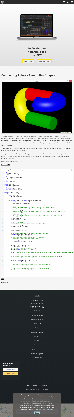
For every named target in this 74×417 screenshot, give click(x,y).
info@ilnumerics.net (37, 303)
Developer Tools (37, 323)
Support (37, 345)
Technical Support (37, 354)
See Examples (44, 61)
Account (37, 340)
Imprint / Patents (31, 385)
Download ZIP (5, 165)
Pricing (37, 328)
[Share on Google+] (36, 307)
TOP (2, 279)
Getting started (37, 350)
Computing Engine (37, 315)
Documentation (37, 357)
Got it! (37, 413)
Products (37, 310)
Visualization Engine (37, 319)
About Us (45, 385)
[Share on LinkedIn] (43, 307)
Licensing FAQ (37, 336)
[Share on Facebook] (30, 307)
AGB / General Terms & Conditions (37, 389)
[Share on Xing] (40, 307)
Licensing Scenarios (37, 333)
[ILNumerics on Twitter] (33, 307)
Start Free (28, 61)
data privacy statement (46, 409)
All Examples (5, 282)
